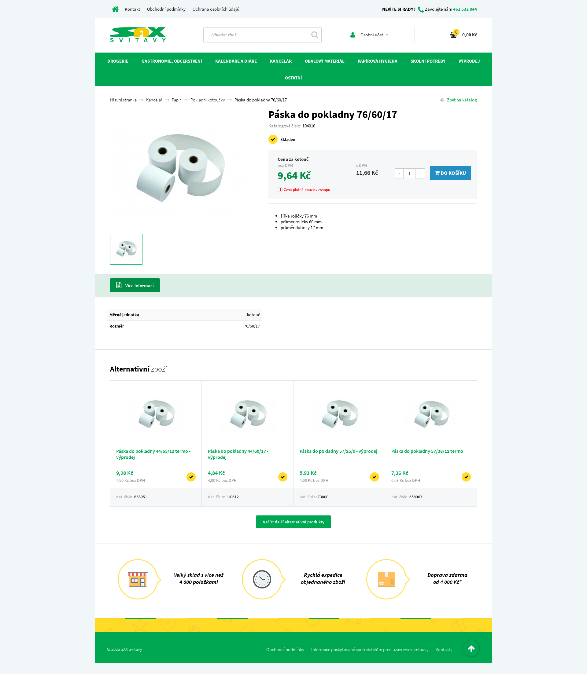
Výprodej (469, 61)
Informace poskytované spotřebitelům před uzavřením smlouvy (370, 649)
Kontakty (444, 649)
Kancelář (154, 100)
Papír (176, 100)
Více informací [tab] (139, 285)
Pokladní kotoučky (207, 100)
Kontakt (132, 9)
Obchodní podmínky (166, 9)
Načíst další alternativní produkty (293, 522)
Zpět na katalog (462, 100)
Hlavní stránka (123, 100)
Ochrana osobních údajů (216, 9)
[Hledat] (314, 34)
